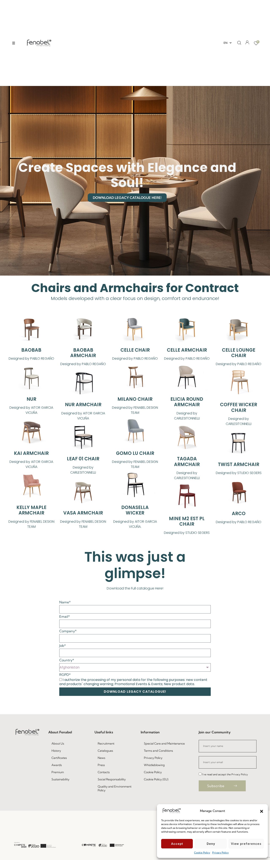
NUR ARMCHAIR (83, 404)
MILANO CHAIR (135, 399)
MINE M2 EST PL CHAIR (187, 521)
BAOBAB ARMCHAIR (83, 353)
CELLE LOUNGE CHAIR (238, 353)
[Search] (238, 43)
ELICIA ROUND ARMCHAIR (186, 402)
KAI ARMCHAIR (31, 453)
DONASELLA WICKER (135, 510)
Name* (65, 602)
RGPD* (65, 675)
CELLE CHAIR (135, 350)
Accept (177, 844)
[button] (261, 811)
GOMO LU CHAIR (135, 453)
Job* (62, 646)
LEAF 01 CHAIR (83, 458)
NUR (31, 399)
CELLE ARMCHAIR (187, 350)
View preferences (246, 844)
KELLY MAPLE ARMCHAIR (31, 510)
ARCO (239, 513)
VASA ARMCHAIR (83, 513)
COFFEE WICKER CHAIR (238, 407)
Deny (211, 844)
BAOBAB (31, 350)
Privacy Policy (220, 852)
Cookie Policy (202, 852)
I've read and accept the (225, 774)
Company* (68, 631)
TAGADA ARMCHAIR (187, 461)
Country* (66, 660)
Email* (64, 617)
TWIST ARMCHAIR (238, 464)
